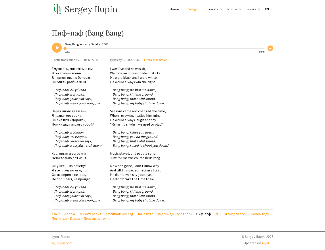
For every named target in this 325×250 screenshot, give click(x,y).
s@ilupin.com (62, 243)
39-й (217, 214)
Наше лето (145, 214)
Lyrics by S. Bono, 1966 (125, 60)
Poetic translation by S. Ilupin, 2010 (75, 60)
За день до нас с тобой (175, 214)
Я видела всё (235, 214)
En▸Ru (56, 214)
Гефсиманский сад (119, 214)
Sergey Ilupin (91, 9)
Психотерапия (89, 214)
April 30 (267, 243)
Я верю (69, 214)
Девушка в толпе (97, 218)
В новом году (258, 214)
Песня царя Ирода (66, 218)
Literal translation (155, 60)
